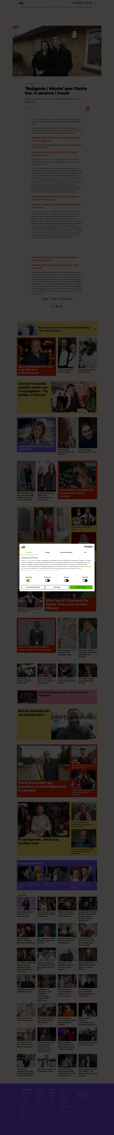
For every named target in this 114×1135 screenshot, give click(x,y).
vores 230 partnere (30, 560)
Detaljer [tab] (47, 552)
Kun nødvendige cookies (33, 587)
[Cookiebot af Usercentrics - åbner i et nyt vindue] (85, 547)
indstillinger (87, 566)
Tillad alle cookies (81, 587)
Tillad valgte (57, 587)
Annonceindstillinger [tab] (66, 552)
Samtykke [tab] (29, 552)
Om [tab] (85, 552)
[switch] (47, 580)
